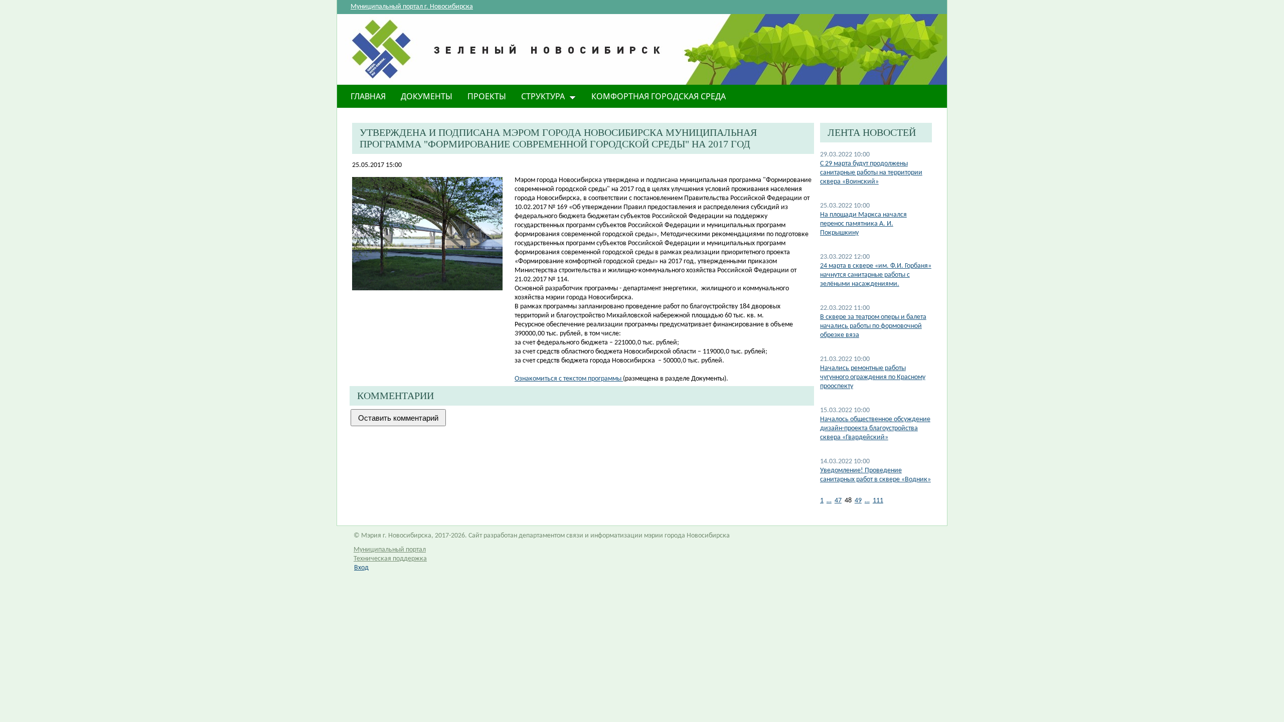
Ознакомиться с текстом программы (569, 379)
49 (858, 500)
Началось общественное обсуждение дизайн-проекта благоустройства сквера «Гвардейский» (875, 428)
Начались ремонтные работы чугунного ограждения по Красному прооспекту (872, 377)
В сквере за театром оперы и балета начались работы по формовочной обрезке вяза (873, 326)
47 (838, 500)
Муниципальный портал (390, 550)
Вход (361, 568)
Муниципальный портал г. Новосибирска (412, 7)
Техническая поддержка (390, 559)
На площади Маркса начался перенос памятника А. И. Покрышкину (863, 224)
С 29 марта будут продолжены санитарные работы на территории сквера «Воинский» (871, 173)
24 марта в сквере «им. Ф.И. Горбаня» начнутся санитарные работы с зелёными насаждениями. (875, 275)
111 (878, 500)
